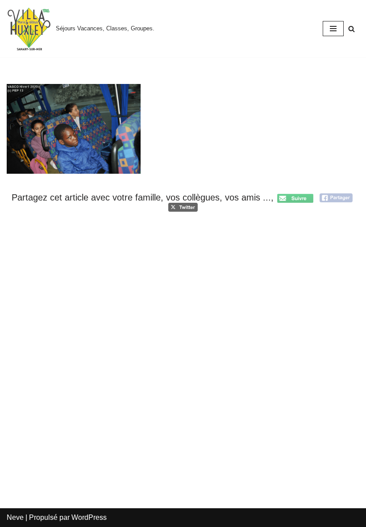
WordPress (89, 517)
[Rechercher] (351, 28)
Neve (15, 517)
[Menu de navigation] (333, 28)
